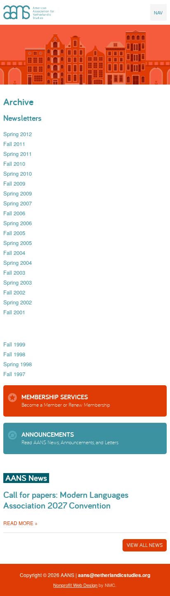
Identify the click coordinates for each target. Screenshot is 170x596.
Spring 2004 (17, 262)
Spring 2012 (17, 134)
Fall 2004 (14, 253)
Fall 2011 (14, 144)
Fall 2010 (14, 163)
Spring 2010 (17, 173)
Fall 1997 (14, 374)
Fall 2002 (14, 292)
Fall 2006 (14, 213)
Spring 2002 (17, 302)
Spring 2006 (17, 223)
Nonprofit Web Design (75, 585)
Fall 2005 (14, 233)
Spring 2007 (17, 203)
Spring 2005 (17, 243)
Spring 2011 (17, 154)
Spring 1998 (17, 364)
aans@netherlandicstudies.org (114, 575)
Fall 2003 (14, 272)
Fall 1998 (14, 354)
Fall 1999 (14, 344)
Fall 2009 (14, 183)
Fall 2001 (14, 312)
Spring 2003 (17, 282)
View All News (145, 545)
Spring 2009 (17, 193)
